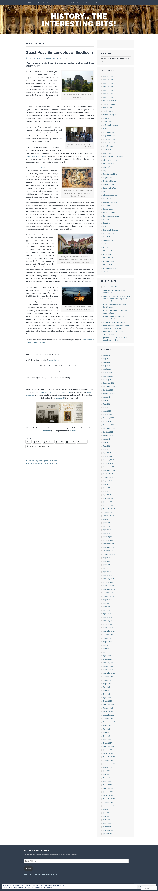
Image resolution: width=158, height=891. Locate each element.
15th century (108, 90)
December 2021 (108, 544)
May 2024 (106, 449)
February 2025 (108, 418)
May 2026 (106, 366)
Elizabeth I (107, 129)
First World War (109, 143)
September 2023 (109, 477)
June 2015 (106, 816)
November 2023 (109, 470)
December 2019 (108, 628)
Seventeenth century (111, 216)
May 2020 (106, 610)
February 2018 (108, 704)
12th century (108, 80)
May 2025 (106, 407)
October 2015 (108, 802)
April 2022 (107, 530)
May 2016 (106, 778)
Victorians (107, 244)
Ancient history (109, 104)
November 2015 (109, 799)
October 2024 (108, 432)
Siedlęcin (57, 463)
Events (98, 2)
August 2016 (107, 767)
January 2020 (108, 624)
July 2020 (106, 603)
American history (109, 101)
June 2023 (106, 488)
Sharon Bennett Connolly (47, 58)
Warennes (107, 254)
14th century (108, 87)
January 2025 (108, 421)
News (105, 191)
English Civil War (109, 132)
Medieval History (109, 181)
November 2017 (109, 715)
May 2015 (106, 820)
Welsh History (108, 261)
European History (109, 139)
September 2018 (109, 680)
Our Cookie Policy (46, 887)
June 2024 (106, 446)
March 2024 (107, 456)
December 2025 (108, 383)
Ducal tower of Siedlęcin (38, 168)
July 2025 (106, 400)
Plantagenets (108, 205)
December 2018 (108, 670)
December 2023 (108, 467)
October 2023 (108, 474)
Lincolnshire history (111, 174)
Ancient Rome (108, 108)
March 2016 (107, 785)
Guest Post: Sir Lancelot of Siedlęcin (59, 52)
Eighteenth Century (110, 125)
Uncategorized (53, 461)
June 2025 (106, 404)
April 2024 (107, 453)
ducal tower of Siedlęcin (35, 156)
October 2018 (108, 676)
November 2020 (109, 589)
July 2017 (106, 729)
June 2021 (106, 565)
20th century (108, 97)
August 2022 (107, 519)
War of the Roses (109, 251)
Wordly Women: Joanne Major (114, 322)
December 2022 (108, 505)
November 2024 (109, 428)
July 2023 (106, 484)
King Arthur (38, 461)
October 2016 (108, 760)
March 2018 (107, 701)
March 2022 (107, 533)
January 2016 (108, 792)
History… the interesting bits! (79, 20)
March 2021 (107, 575)
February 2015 (108, 830)
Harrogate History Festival (113, 156)
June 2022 (106, 523)
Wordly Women (109, 272)
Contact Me (87, 2)
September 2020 (109, 596)
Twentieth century (110, 237)
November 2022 (109, 509)
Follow (28, 868)
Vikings (106, 247)
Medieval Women (109, 185)
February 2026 (108, 376)
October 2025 (108, 390)
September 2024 (109, 435)
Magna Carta (108, 177)
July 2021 (106, 561)
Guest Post (31, 461)
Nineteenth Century (110, 195)
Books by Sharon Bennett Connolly (65, 2)
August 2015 (107, 809)
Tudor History (108, 233)
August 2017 (107, 725)
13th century (108, 83)
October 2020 (108, 593)
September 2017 (109, 722)
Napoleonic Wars (109, 188)
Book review (107, 118)
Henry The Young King (57, 360)
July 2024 (106, 442)
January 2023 (108, 502)
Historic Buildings (110, 160)
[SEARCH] (129, 2)
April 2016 (107, 781)
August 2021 (107, 558)
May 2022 (106, 526)
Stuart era (107, 219)
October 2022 (108, 512)
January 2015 (108, 834)
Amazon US (60, 398)
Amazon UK (65, 392)
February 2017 (108, 746)
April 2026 (107, 369)
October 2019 (108, 635)
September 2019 (109, 638)
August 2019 (107, 641)
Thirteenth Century (110, 230)
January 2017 (108, 750)
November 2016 (109, 757)
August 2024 (107, 439)
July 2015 (106, 813)
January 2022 (108, 540)
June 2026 (106, 362)
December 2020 (108, 586)
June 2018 (106, 690)
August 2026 (107, 355)
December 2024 (108, 425)
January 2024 (108, 463)
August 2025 (107, 397)
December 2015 (108, 795)
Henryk (30, 463)
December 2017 (108, 711)
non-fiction (107, 198)
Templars (106, 223)
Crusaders (107, 122)
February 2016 (108, 788)
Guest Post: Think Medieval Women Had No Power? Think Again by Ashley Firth (116, 298)
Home (29, 2)
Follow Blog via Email (37, 850)
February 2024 (108, 460)
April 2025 (107, 411)
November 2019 (109, 631)
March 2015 (107, 827)
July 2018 (106, 687)
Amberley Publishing (48, 392)
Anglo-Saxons (108, 111)
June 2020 (106, 607)
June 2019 (106, 649)
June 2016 (106, 774)
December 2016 (108, 753)
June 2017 (106, 732)
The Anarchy (108, 226)
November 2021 (109, 547)
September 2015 (109, 806)
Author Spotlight (109, 115)
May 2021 (106, 568)
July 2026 (106, 359)
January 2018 (108, 708)
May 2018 (106, 694)
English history (109, 136)
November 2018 (109, 673)
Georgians (107, 150)
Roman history (108, 209)
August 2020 (107, 600)
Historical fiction (109, 163)
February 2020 (108, 621)
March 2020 (107, 617)
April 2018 (107, 697)
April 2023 (107, 495)
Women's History (109, 268)
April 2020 (107, 614)
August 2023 (107, 481)
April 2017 (107, 739)
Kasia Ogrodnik (37, 463)
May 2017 (106, 736)
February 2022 (108, 537)
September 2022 (109, 516)
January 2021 (108, 582)
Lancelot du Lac (48, 463)
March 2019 (107, 659)
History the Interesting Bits (40, 875)
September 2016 (109, 764)
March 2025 (107, 414)
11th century (108, 76)
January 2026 (108, 379)
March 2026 (107, 372)
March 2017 (107, 743)
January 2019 (108, 666)
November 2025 (109, 386)
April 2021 (107, 572)
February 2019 (108, 663)
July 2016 (106, 771)
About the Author (42, 2)
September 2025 (109, 393)
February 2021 (108, 579)
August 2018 (107, 683)
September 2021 (109, 554)
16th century (108, 94)
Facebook (47, 431)
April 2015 (107, 823)
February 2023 (108, 498)
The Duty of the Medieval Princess (116, 287)
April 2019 (107, 656)
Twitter (73, 431)
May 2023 (106, 491)
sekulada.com (81, 366)
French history (108, 146)
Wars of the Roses (109, 258)
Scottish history (109, 212)
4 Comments (62, 58)
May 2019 (106, 652)
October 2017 (108, 718)
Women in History (110, 265)
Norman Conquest (110, 202)
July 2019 (106, 645)
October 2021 (108, 551)
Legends (45, 461)
